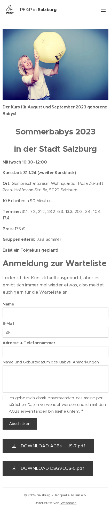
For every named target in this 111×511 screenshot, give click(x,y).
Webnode (68, 503)
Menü (103, 9)
